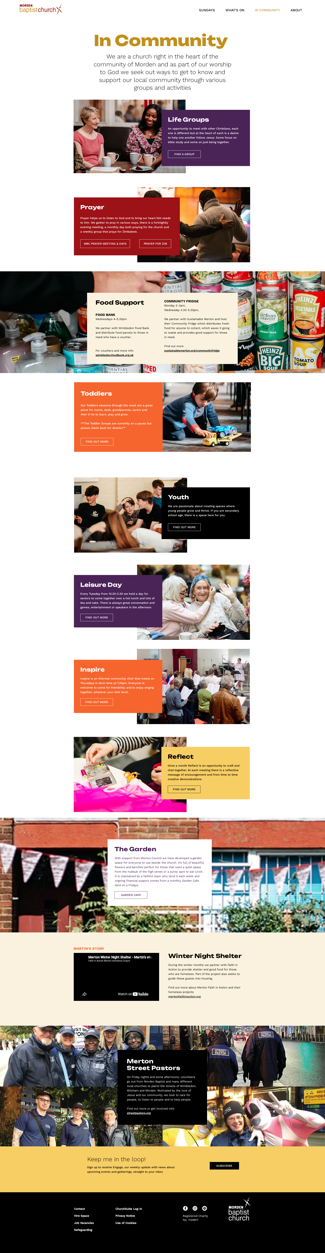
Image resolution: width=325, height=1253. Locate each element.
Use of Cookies (125, 1223)
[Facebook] (185, 1208)
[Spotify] (204, 1208)
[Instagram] (195, 1208)
